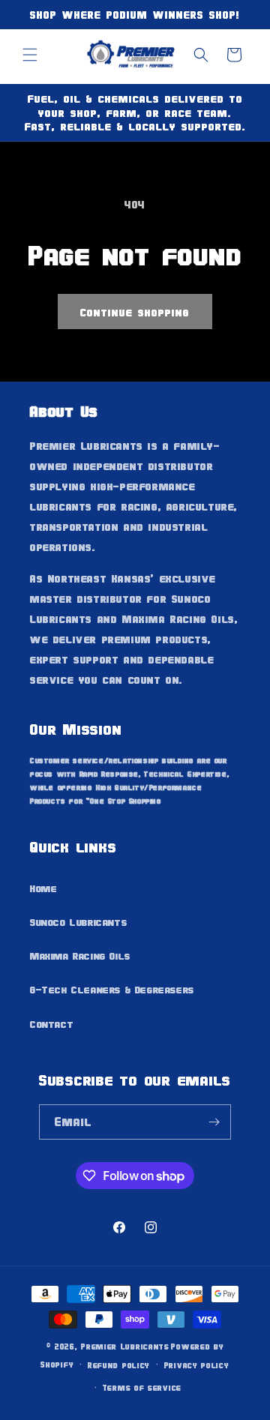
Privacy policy (197, 1365)
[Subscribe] (213, 1122)
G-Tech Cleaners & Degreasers (112, 989)
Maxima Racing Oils (80, 955)
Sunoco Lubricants (78, 921)
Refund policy (119, 1365)
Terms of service (142, 1387)
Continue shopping (135, 312)
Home (43, 888)
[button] (30, 54)
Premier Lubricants (125, 1346)
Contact (52, 1023)
